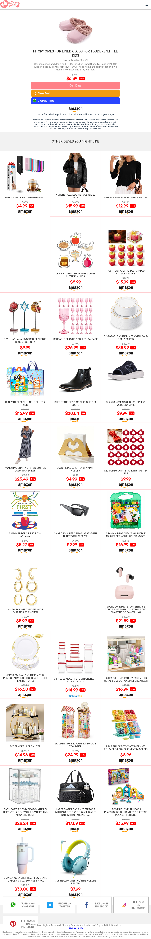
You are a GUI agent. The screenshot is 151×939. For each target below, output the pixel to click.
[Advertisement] (25, 253)
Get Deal (75, 85)
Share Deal (41, 93)
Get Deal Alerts (46, 100)
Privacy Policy (75, 928)
